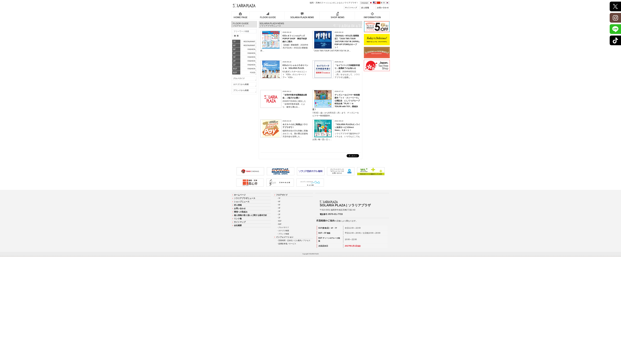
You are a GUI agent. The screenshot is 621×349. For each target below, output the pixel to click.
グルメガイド (239, 78)
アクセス (306, 240)
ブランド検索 (283, 234)
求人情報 (238, 205)
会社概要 (238, 225)
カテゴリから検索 (241, 84)
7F (279, 198)
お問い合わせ (240, 208)
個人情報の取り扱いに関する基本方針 (250, 215)
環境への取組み (241, 212)
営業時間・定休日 (285, 240)
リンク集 (238, 218)
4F (279, 208)
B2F (280, 224)
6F (279, 201)
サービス (292, 244)
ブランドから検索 (241, 90)
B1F (280, 221)
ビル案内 (297, 240)
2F (279, 214)
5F (279, 205)
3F (279, 211)
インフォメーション (285, 237)
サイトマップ (240, 222)
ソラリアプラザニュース (244, 198)
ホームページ (240, 195)
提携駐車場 (282, 244)
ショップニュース (242, 202)
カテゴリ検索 (283, 231)
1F (279, 218)
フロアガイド (282, 195)
